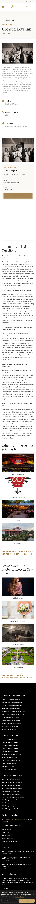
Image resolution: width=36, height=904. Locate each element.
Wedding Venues (13, 18)
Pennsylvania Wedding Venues (11, 760)
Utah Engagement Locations (10, 800)
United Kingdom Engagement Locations (14, 806)
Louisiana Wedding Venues (10, 751)
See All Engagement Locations (11, 809)
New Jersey (24, 18)
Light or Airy (5, 832)
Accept (26, 901)
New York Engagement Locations (12, 788)
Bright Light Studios (18, 644)
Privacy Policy (19, 897)
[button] (15, 61)
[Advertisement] (18, 222)
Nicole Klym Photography (18, 621)
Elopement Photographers (9, 841)
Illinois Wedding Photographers (11, 708)
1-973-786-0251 (7, 189)
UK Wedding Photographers (10, 726)
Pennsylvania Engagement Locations (13, 797)
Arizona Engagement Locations (11, 779)
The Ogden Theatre (18, 474)
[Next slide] (30, 53)
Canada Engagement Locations (11, 803)
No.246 (18, 520)
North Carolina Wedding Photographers (13, 711)
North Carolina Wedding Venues (11, 754)
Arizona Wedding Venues (9, 739)
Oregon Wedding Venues (9, 757)
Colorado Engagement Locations (11, 785)
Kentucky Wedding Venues (10, 748)
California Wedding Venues (10, 742)
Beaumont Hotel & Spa (18, 497)
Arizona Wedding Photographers (11, 700)
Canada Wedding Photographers (11, 720)
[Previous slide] (5, 53)
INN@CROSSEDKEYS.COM (11, 183)
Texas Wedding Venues (9, 763)
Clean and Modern (7, 838)
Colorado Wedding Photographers (12, 705)
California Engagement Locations (12, 782)
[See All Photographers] (9, 729)
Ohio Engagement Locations (10, 791)
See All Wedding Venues (9, 769)
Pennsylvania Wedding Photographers (13, 714)
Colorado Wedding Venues (10, 745)
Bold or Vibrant (6, 835)
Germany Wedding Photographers (12, 723)
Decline (9, 901)
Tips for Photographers (14, 819)
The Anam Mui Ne (18, 543)
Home (4, 18)
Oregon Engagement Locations (11, 794)
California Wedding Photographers (12, 702)
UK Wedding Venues (8, 766)
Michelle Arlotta (18, 598)
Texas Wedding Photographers (11, 717)
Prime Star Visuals (18, 667)
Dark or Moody (6, 829)
